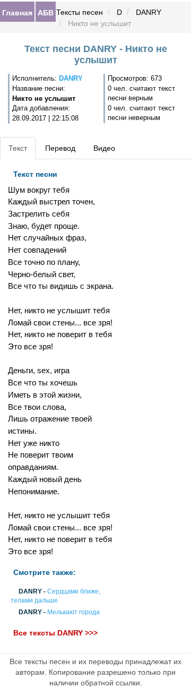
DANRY (148, 12)
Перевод (60, 148)
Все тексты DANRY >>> (55, 633)
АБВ (46, 12)
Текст (17, 148)
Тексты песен (79, 12)
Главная (17, 12)
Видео (104, 148)
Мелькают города (73, 612)
